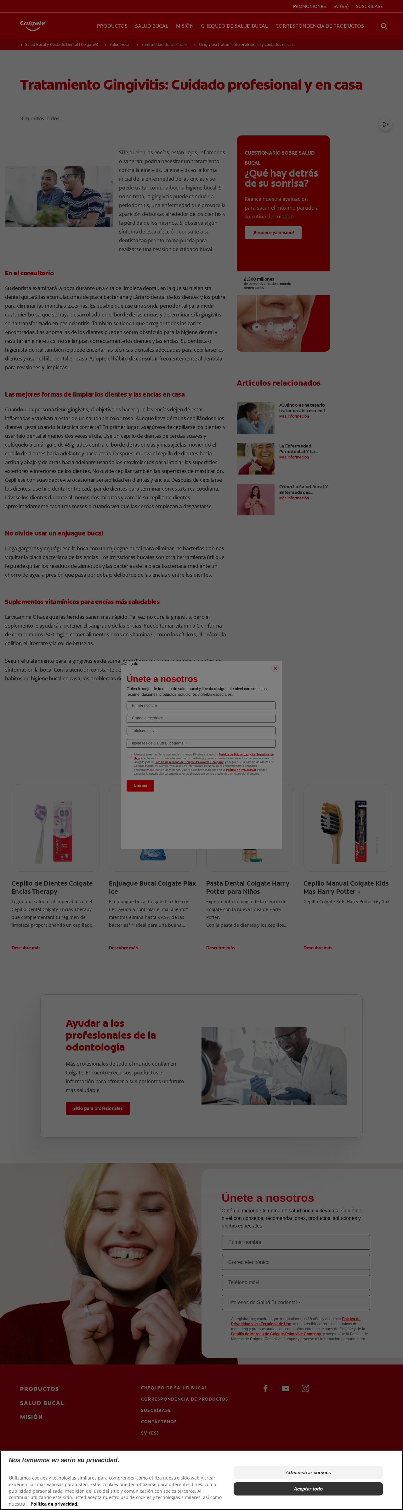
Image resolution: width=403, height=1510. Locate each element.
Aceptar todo (308, 1488)
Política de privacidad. (54, 1504)
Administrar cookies (308, 1472)
